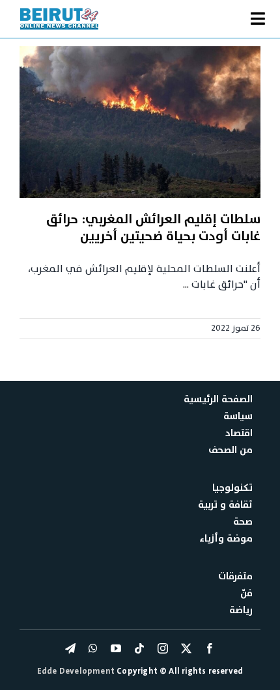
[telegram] (70, 648)
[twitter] (186, 648)
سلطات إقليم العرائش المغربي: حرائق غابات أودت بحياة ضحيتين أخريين (153, 227)
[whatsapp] (93, 648)
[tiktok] (139, 648)
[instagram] (163, 648)
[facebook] (209, 648)
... (186, 284)
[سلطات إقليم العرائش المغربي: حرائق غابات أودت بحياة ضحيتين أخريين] (140, 122)
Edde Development (77, 671)
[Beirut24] (59, 11)
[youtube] (116, 648)
